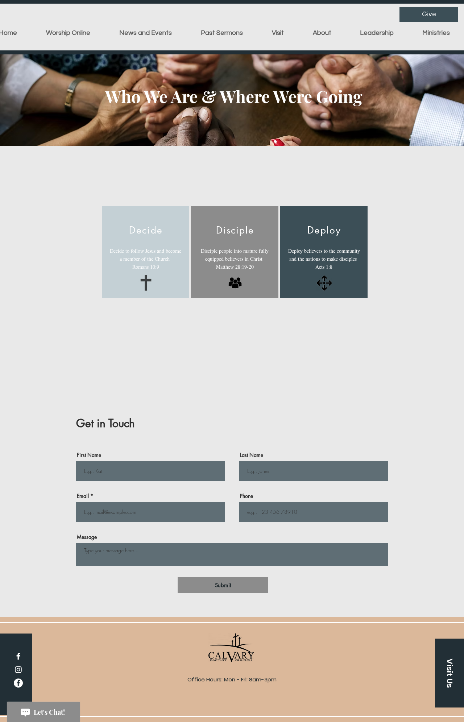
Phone (246, 496)
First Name (89, 455)
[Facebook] (18, 656)
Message (87, 537)
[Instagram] (18, 669)
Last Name (251, 455)
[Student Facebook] (18, 683)
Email (83, 496)
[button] (277, 33)
